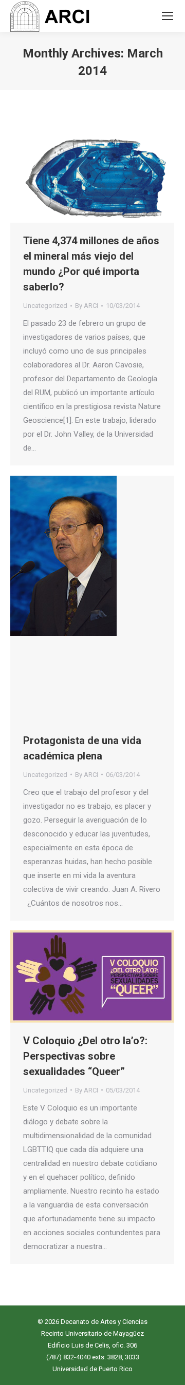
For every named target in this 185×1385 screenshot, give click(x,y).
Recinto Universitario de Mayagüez (92, 1333)
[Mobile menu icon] (167, 16)
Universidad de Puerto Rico (92, 1369)
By (86, 305)
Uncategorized (45, 305)
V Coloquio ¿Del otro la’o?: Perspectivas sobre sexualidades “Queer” (85, 1056)
